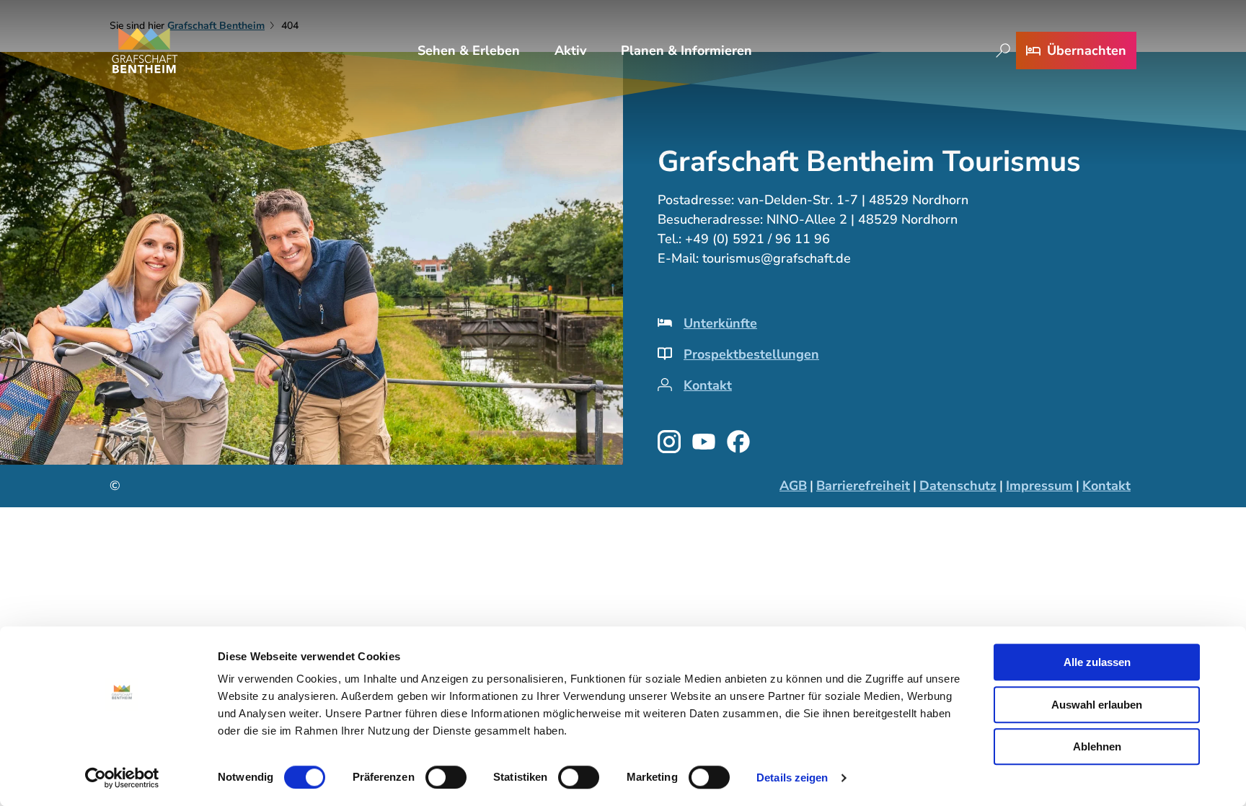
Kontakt (708, 385)
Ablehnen (1097, 746)
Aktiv (570, 50)
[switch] (446, 777)
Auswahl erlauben (1096, 704)
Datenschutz (958, 485)
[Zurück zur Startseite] (145, 50)
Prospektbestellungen (751, 354)
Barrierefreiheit (863, 485)
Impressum (1039, 485)
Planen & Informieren (686, 50)
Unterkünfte (720, 323)
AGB (793, 485)
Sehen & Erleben (468, 50)
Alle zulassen (1097, 662)
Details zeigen (792, 777)
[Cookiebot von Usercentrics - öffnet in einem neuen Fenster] (122, 778)
